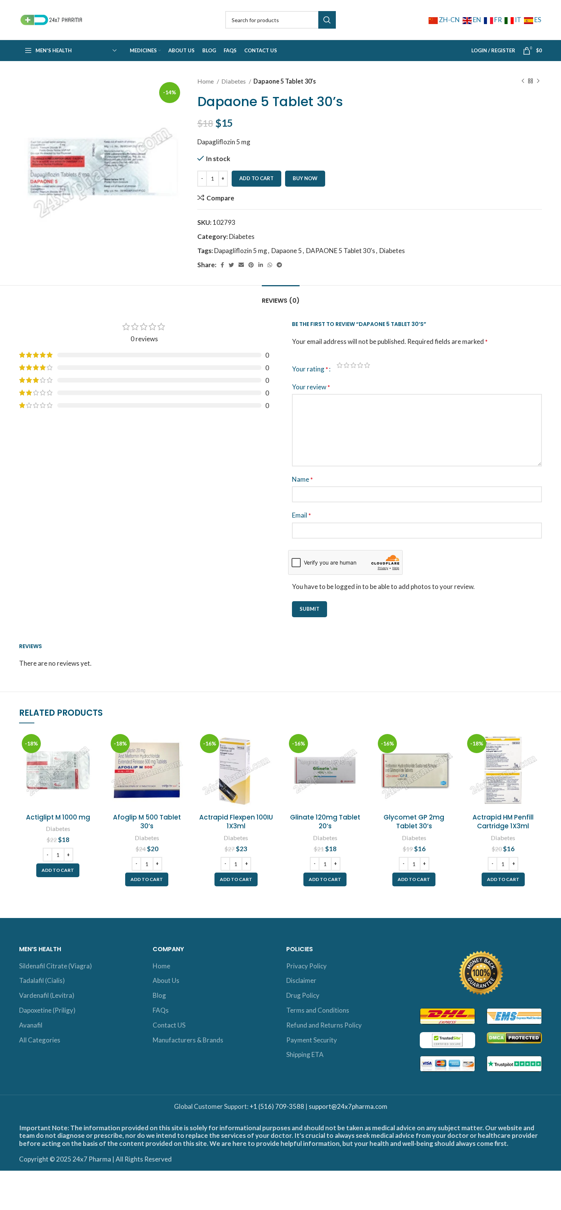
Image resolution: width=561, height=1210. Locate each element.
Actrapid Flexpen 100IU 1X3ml (236, 822)
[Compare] (90, 743)
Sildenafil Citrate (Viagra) (55, 966)
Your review (311, 387)
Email (301, 515)
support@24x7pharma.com (348, 1106)
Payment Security (311, 1040)
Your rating (310, 369)
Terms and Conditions (317, 1010)
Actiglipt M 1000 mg (58, 817)
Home (206, 81)
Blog (159, 995)
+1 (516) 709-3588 (277, 1106)
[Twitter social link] (231, 265)
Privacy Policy (306, 966)
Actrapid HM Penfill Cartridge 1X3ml (503, 822)
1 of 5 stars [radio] (339, 365)
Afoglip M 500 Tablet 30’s (147, 822)
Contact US (169, 1025)
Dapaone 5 (286, 251)
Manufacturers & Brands (188, 1040)
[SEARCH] (327, 20)
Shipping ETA (305, 1054)
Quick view (90, 761)
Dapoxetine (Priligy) (47, 1010)
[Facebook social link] (222, 265)
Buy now (305, 178)
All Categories (39, 1040)
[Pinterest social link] (251, 265)
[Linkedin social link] (260, 265)
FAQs (161, 1010)
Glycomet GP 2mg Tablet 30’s (414, 822)
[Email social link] (241, 265)
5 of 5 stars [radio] (367, 365)
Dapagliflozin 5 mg (240, 251)
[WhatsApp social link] (269, 265)
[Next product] (538, 81)
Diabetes (234, 81)
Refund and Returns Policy (324, 1025)
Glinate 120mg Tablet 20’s (325, 822)
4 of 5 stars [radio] (360, 365)
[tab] (281, 296)
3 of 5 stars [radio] (353, 365)
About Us (166, 980)
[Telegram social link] (279, 265)
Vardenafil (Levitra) (46, 995)
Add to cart (256, 178)
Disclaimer (301, 980)
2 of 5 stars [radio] (346, 365)
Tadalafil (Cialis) (42, 980)
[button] (57, 870)
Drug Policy (302, 995)
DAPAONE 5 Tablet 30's (340, 251)
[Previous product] (523, 81)
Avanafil (30, 1025)
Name (302, 479)
